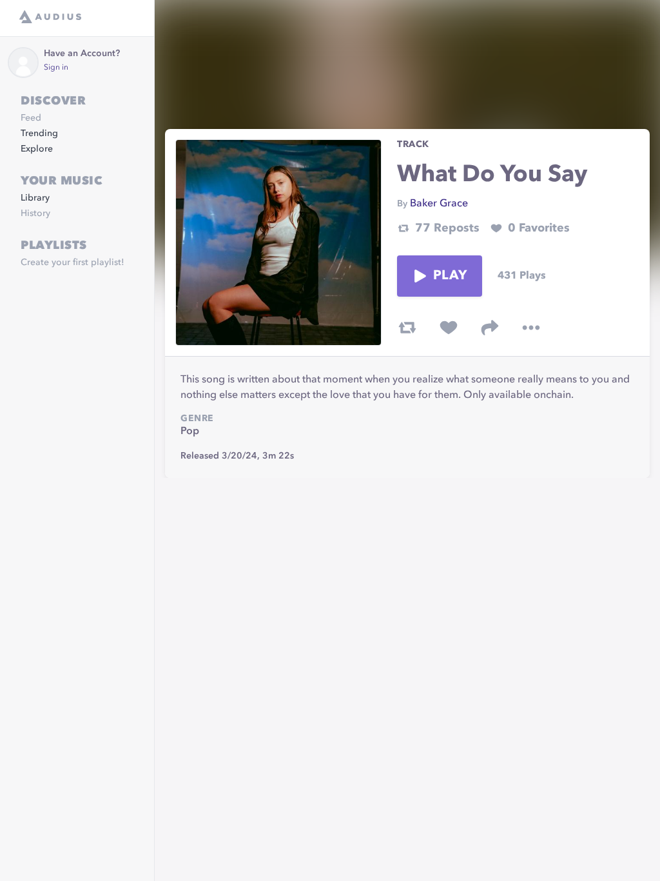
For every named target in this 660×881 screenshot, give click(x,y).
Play (450, 276)
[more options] (531, 327)
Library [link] (35, 198)
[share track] (490, 327)
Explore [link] (37, 148)
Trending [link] (39, 133)
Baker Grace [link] (439, 204)
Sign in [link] (56, 68)
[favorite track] (448, 327)
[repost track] (407, 327)
